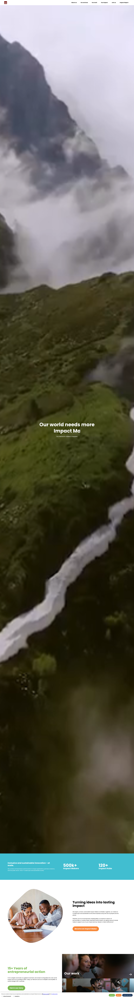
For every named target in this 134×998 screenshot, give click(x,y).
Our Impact (104, 2)
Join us (114, 2)
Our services (84, 2)
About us (74, 2)
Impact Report (124, 2)
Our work (94, 2)
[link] (98, 966)
